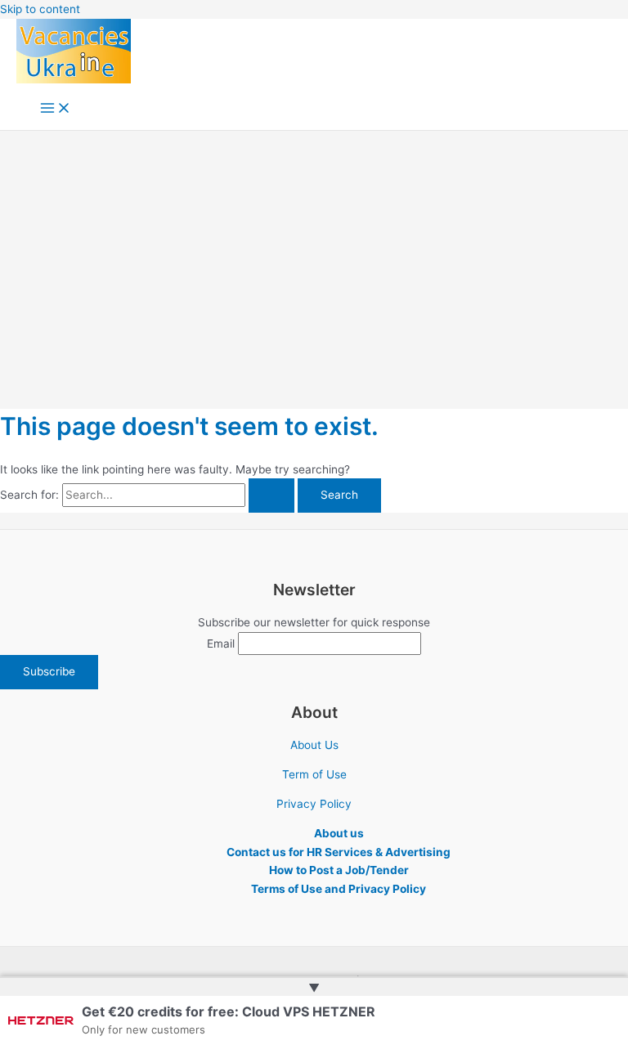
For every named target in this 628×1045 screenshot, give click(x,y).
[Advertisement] (314, 253)
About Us (314, 744)
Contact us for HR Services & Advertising (339, 852)
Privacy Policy (314, 803)
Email (221, 643)
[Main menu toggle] (55, 109)
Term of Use (314, 774)
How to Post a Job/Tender (339, 870)
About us (339, 833)
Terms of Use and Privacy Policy (338, 888)
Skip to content (40, 9)
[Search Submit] (271, 495)
